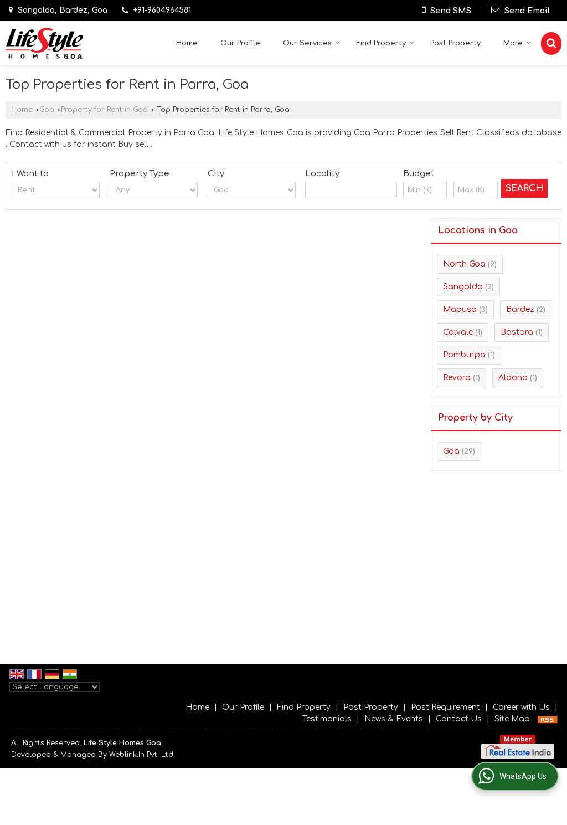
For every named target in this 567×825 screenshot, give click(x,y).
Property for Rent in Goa (104, 110)
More (513, 43)
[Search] (551, 43)
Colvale (458, 332)
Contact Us (459, 719)
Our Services (307, 43)
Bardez (520, 309)
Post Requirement (445, 707)
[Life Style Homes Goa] (44, 43)
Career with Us (521, 707)
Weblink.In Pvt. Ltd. (142, 755)
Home (187, 43)
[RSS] (548, 719)
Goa (46, 110)
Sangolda (463, 287)
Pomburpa (464, 355)
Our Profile (240, 43)
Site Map (512, 719)
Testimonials (327, 719)
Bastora (517, 332)
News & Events (393, 719)
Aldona (513, 377)
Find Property (381, 43)
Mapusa (460, 309)
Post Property (455, 43)
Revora (457, 377)
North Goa (464, 264)
